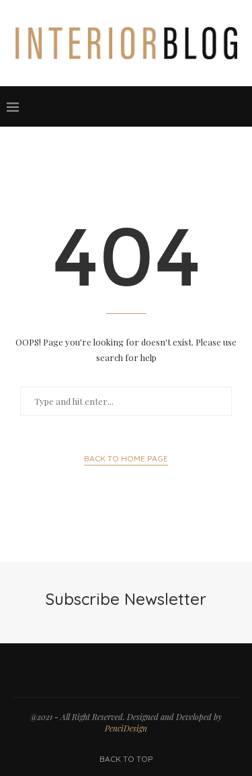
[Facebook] (139, 106)
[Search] (238, 106)
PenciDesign (126, 728)
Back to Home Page (126, 458)
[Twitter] (152, 106)
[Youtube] (193, 106)
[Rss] (219, 106)
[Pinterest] (179, 106)
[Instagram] (166, 106)
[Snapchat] (206, 106)
